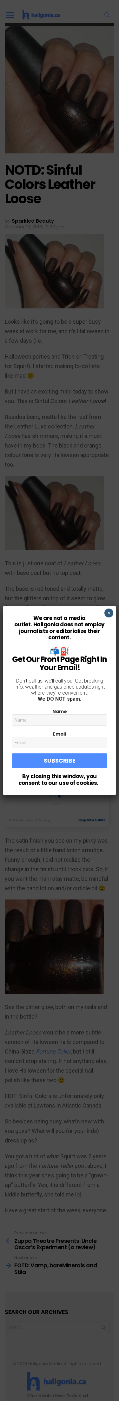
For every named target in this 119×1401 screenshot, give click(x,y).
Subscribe (60, 760)
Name (59, 711)
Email (59, 734)
